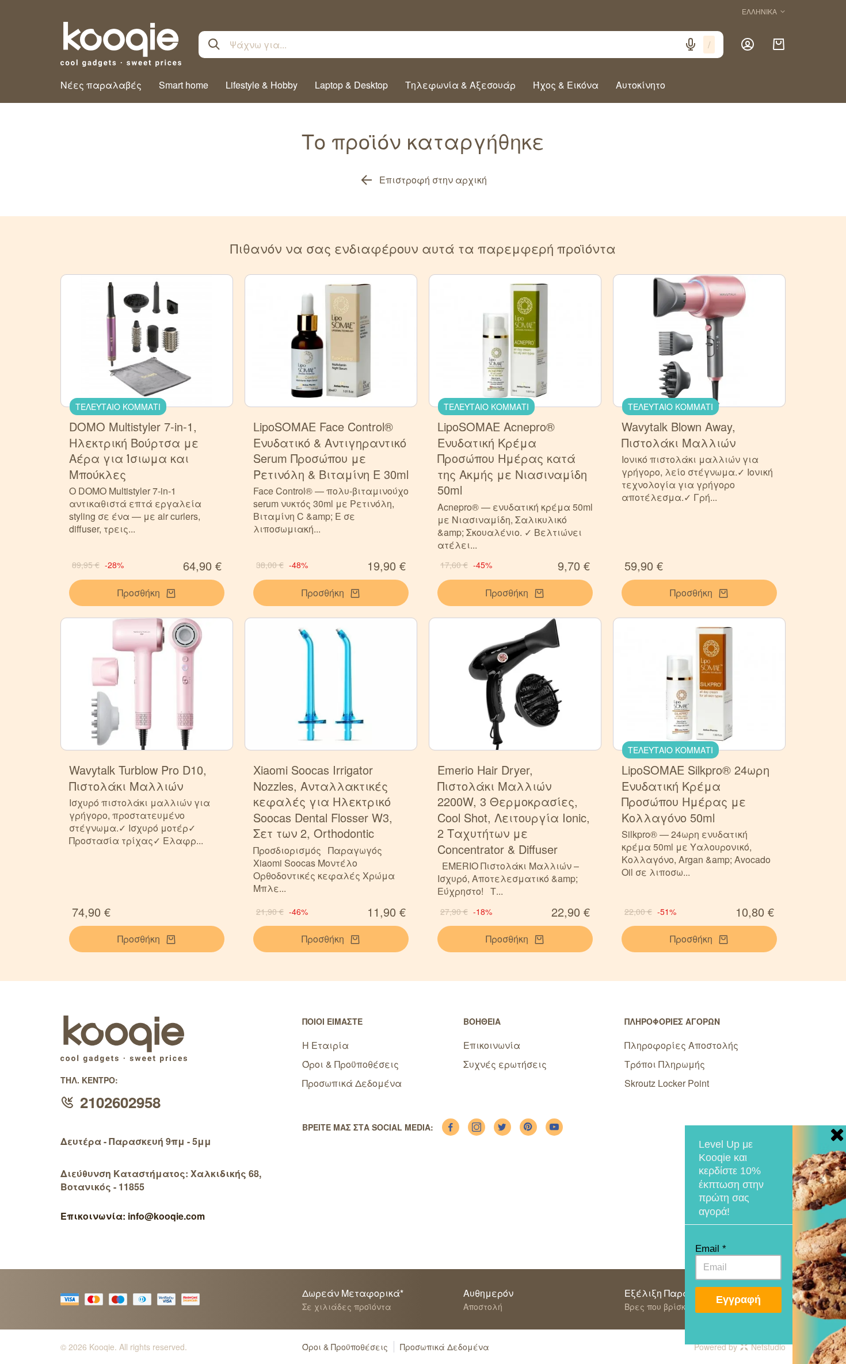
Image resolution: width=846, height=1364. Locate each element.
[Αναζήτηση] (214, 44)
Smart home (183, 84)
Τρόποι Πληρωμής (664, 1064)
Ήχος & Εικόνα (566, 84)
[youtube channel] (554, 1127)
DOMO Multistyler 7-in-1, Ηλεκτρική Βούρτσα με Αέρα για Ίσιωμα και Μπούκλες (134, 450)
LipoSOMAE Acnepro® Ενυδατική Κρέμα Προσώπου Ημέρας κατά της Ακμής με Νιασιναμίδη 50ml (512, 458)
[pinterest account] (528, 1127)
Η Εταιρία (325, 1045)
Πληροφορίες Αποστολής (681, 1045)
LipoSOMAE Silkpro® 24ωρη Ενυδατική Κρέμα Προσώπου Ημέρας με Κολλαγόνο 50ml (695, 793)
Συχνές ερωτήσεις (505, 1064)
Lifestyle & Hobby (262, 84)
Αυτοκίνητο (640, 84)
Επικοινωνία (491, 1045)
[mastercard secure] (193, 1299)
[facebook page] (450, 1127)
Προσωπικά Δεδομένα (352, 1083)
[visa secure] (169, 1299)
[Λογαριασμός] (747, 44)
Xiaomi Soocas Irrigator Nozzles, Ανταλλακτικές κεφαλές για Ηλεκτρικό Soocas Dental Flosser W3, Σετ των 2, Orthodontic (322, 801)
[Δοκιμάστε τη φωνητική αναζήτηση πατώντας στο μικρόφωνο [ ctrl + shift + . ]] (691, 44)
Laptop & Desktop (351, 84)
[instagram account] (476, 1127)
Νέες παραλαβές (101, 84)
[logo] (120, 44)
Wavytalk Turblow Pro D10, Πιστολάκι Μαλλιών (138, 777)
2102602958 (120, 1102)
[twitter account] (502, 1127)
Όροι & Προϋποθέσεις (350, 1064)
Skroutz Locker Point (666, 1083)
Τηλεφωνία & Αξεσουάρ (460, 84)
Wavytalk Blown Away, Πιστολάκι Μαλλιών (679, 434)
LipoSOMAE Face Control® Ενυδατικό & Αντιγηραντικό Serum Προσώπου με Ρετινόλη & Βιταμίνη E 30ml (331, 450)
